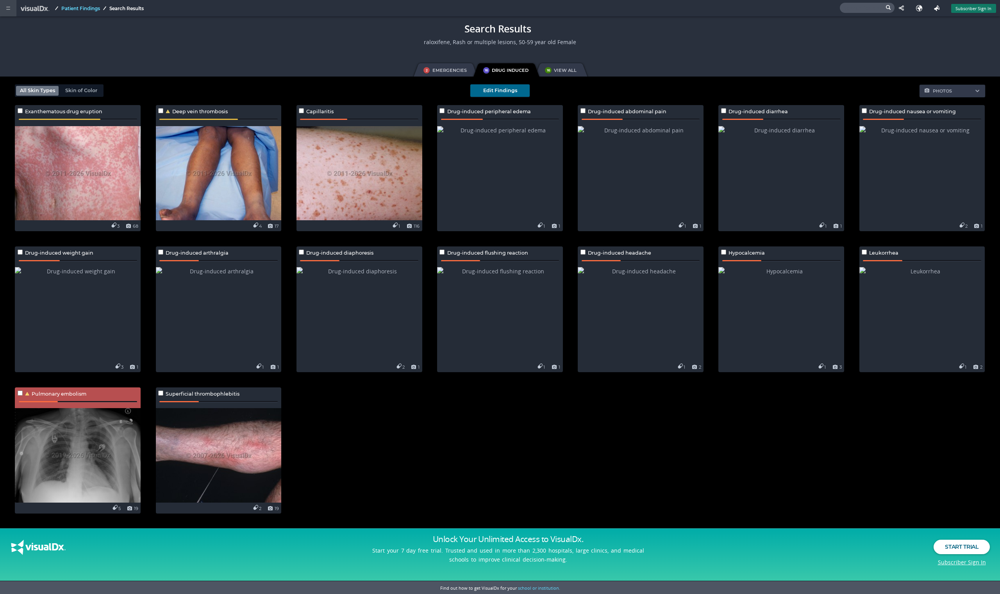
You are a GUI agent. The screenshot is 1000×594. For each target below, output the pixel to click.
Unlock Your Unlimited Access (508, 538)
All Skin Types (37, 90)
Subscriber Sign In (973, 8)
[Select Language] (921, 8)
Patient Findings (80, 8)
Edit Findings (500, 90)
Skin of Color (81, 90)
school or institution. (539, 588)
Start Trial (961, 546)
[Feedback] (938, 8)
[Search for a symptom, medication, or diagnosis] (867, 8)
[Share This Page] (903, 8)
